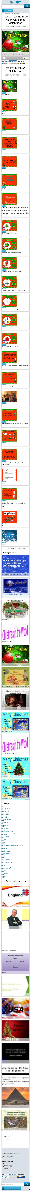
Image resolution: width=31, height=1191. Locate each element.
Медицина (5, 837)
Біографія (5, 816)
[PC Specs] (15, 1075)
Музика (4, 839)
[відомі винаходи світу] (15, 986)
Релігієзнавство (6, 857)
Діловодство (6, 825)
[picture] (9, 105)
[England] (15, 896)
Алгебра (5, 809)
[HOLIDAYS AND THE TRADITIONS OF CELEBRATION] (15, 565)
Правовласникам (7, 1165)
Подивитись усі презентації (6, 1137)
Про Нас (5, 1163)
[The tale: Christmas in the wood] (15, 744)
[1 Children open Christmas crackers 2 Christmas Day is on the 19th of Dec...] (9, 199)
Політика (5, 848)
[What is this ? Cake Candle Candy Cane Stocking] (9, 300)
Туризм (4, 865)
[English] (15, 963)
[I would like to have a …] (9, 435)
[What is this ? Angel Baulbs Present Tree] (9, 263)
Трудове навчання (7, 864)
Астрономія (6, 814)
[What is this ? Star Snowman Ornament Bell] (9, 319)
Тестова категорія (7, 862)
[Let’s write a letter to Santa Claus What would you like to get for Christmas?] (9, 454)
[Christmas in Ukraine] (15, 722)
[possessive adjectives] (15, 1120)
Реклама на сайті (7, 1166)
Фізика (4, 870)
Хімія (4, 874)
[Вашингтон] (15, 1097)
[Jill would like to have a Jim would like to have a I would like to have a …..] (9, 415)
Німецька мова (6, 840)
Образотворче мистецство (9, 843)
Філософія (5, 873)
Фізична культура (7, 871)
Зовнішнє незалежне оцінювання (11, 833)
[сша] (15, 1008)
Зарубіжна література (8, 831)
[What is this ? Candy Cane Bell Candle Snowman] (9, 282)
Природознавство (7, 853)
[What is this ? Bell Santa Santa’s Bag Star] (9, 338)
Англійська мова (7, 811)
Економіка (5, 828)
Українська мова (7, 868)
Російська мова (6, 859)
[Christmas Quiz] (15, 587)
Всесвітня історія (7, 820)
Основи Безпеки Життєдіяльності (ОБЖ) (13, 845)
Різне (4, 856)
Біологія (5, 817)
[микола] (15, 918)
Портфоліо (5, 850)
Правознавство (6, 851)
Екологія (5, 826)
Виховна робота (7, 819)
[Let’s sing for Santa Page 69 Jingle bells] (9, 377)
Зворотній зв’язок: (12, 1153)
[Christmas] (15, 610)
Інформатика (6, 806)
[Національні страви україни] (15, 941)
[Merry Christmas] (9, 86)
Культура (5, 834)
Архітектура (6, 813)
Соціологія (5, 861)
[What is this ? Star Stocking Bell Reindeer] (9, 244)
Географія (5, 822)
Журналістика (6, 830)
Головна (3, 13)
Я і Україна (5, 877)
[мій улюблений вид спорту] (15, 1053)
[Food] (15, 1030)
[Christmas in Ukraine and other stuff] (15, 789)
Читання (5, 876)
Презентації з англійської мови (12, 13)
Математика (6, 836)
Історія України (6, 808)
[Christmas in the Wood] (15, 632)
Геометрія (5, 823)
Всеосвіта (5, 1168)
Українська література (8, 867)
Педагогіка (5, 847)
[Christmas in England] (15, 767)
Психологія (5, 854)
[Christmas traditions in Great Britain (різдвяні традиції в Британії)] (15, 699)
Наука (4, 842)
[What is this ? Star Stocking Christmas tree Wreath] (9, 225)
